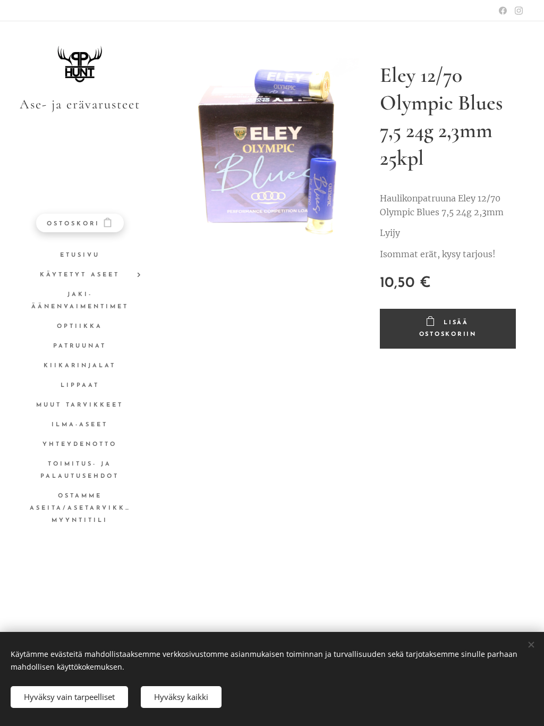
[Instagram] (518, 11)
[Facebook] (502, 11)
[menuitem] (79, 255)
